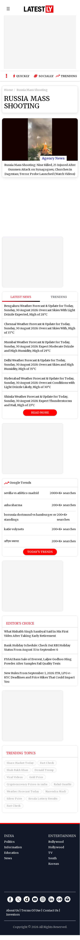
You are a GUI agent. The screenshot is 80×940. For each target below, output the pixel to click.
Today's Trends (40, 552)
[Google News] (59, 899)
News (8, 858)
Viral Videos (15, 777)
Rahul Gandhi (62, 784)
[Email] (67, 899)
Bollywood (56, 842)
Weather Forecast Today (23, 791)
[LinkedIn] (51, 899)
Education (11, 853)
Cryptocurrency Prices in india (27, 784)
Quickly (22, 76)
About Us (12, 910)
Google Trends (20, 482)
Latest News (20, 297)
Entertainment (63, 836)
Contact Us (50, 910)
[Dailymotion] (27, 899)
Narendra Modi (55, 791)
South (52, 858)
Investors (13, 914)
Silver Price (14, 798)
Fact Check (47, 762)
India (9, 836)
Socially (45, 76)
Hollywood (56, 847)
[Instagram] (43, 899)
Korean (53, 864)
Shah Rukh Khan (17, 770)
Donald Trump (44, 770)
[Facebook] (10, 899)
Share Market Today (20, 762)
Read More (40, 412)
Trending (68, 76)
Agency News (53, 158)
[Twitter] (18, 899)
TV (50, 853)
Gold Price (36, 777)
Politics (9, 842)
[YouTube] (35, 899)
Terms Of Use (31, 910)
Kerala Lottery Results (43, 798)
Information (13, 847)
